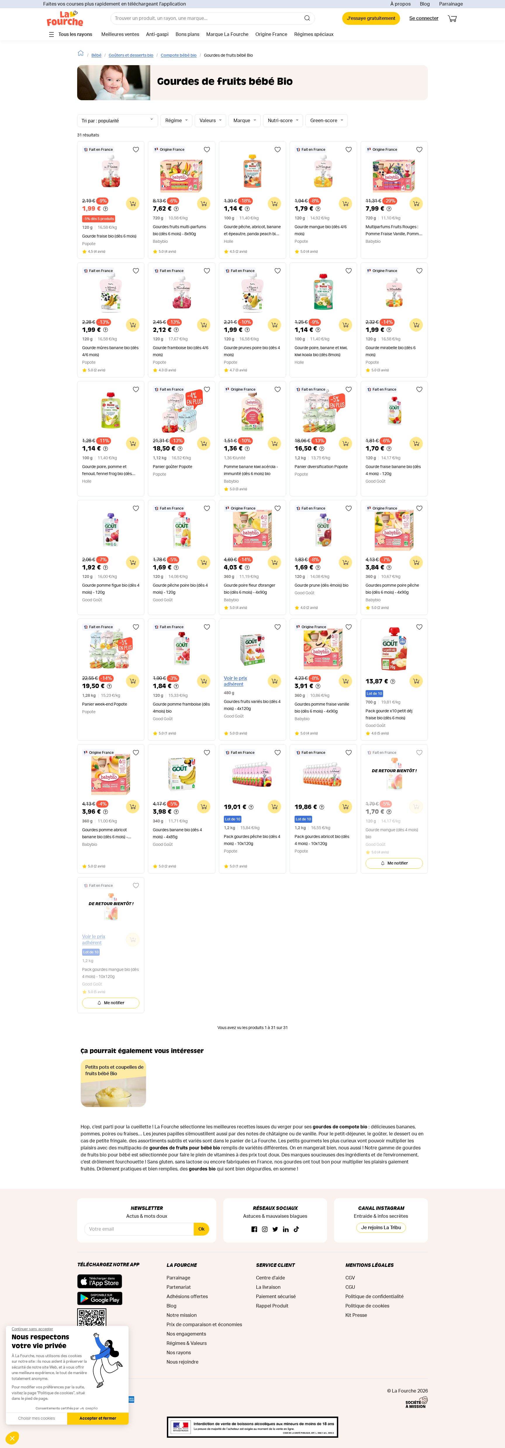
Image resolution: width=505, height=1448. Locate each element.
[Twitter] (275, 1229)
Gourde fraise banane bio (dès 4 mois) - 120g (393, 470)
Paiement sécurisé (276, 1296)
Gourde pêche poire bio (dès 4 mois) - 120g (180, 589)
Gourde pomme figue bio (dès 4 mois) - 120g (110, 589)
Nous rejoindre (182, 1362)
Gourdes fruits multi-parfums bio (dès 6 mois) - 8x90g (179, 230)
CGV (350, 1278)
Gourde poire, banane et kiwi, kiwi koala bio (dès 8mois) (321, 351)
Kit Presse (356, 1315)
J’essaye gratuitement (371, 18)
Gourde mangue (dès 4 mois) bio (392, 833)
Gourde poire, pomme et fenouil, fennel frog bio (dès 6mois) (107, 471)
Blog (425, 4)
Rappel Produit (272, 1306)
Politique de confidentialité (374, 1296)
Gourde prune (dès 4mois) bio (321, 585)
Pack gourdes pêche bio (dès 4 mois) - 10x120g (252, 840)
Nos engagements (186, 1334)
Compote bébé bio (179, 55)
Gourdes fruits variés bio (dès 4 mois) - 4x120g (252, 705)
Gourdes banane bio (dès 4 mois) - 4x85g (177, 833)
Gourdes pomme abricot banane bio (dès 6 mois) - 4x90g (105, 834)
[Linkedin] (286, 1229)
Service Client (275, 1265)
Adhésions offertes (187, 1296)
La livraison (268, 1287)
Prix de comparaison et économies (204, 1324)
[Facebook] (254, 1229)
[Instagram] (265, 1229)
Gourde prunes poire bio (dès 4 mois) (252, 351)
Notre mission (182, 1315)
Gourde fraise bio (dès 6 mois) (109, 236)
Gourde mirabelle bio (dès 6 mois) (391, 351)
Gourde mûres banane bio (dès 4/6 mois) (110, 351)
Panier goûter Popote (172, 467)
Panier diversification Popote (321, 467)
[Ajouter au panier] (132, 203)
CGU (350, 1287)
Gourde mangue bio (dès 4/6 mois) (321, 230)
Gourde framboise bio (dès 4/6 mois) (180, 351)
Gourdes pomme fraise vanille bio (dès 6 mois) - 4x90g (322, 707)
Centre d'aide (270, 1278)
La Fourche (182, 1265)
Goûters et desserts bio (131, 55)
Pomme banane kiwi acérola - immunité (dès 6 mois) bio (251, 470)
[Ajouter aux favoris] (135, 149)
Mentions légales (369, 1265)
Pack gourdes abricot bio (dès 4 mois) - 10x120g (322, 840)
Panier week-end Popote (104, 704)
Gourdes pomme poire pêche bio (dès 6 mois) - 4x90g (392, 589)
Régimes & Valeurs (187, 1343)
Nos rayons (179, 1352)
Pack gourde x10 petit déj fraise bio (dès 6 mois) (389, 714)
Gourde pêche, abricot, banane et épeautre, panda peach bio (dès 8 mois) (252, 231)
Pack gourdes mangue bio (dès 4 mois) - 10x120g (110, 973)
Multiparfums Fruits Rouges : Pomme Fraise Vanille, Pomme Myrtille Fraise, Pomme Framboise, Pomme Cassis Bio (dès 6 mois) (393, 231)
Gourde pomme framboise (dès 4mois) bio (181, 707)
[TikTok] (296, 1229)
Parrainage (451, 4)
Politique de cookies (367, 1306)
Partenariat (179, 1287)
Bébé (96, 55)
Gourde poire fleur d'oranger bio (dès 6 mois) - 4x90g (249, 589)
